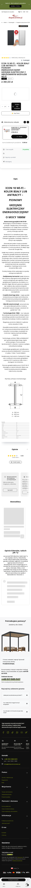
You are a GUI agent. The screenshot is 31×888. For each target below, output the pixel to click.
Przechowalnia (6, 797)
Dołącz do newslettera (9, 854)
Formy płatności (6, 806)
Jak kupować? (6, 823)
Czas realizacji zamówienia (9, 811)
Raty (3, 782)
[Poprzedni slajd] (25, 122)
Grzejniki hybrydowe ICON (23, 22)
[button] (15, 449)
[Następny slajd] (28, 122)
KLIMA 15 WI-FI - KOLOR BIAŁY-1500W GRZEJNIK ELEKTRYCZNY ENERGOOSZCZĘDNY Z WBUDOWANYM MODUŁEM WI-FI (19, 129)
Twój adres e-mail (7, 852)
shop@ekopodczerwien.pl (12, 764)
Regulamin (5, 780)
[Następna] (29, 5)
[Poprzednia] (1, 5)
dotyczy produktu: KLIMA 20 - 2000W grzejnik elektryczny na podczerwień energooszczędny (16, 602)
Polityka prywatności (7, 821)
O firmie (4, 835)
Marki (5, 22)
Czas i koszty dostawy (8, 809)
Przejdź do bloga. (9, 663)
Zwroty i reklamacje (7, 777)
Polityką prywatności (17, 860)
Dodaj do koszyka (17, 106)
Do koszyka (22, 536)
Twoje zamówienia (7, 792)
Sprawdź (10, 490)
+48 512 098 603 (10, 759)
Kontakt (4, 832)
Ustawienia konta (7, 794)
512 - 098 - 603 (24, 12)
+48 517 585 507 (10, 679)
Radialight (11, 22)
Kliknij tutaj (15, 6)
